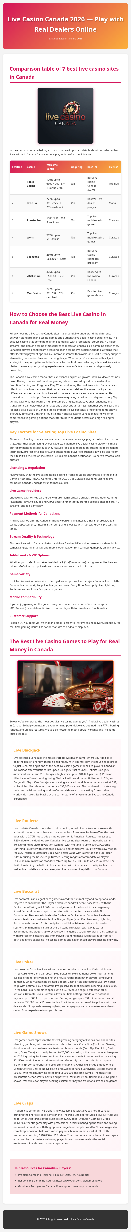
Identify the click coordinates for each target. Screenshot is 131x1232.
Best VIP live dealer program (94, 203)
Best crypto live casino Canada (94, 276)
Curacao (114, 220)
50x (73, 183)
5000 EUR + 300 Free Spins (55, 220)
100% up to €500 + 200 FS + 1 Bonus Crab (55, 184)
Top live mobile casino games (95, 220)
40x (73, 237)
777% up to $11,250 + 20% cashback (54, 293)
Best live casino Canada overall (92, 184)
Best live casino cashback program (93, 257)
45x (73, 203)
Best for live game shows (95, 293)
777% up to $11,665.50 (53, 237)
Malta (112, 203)
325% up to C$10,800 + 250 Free (55, 276)
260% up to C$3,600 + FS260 (56, 257)
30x (73, 220)
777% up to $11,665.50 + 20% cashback (54, 203)
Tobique (114, 183)
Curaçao (114, 293)
